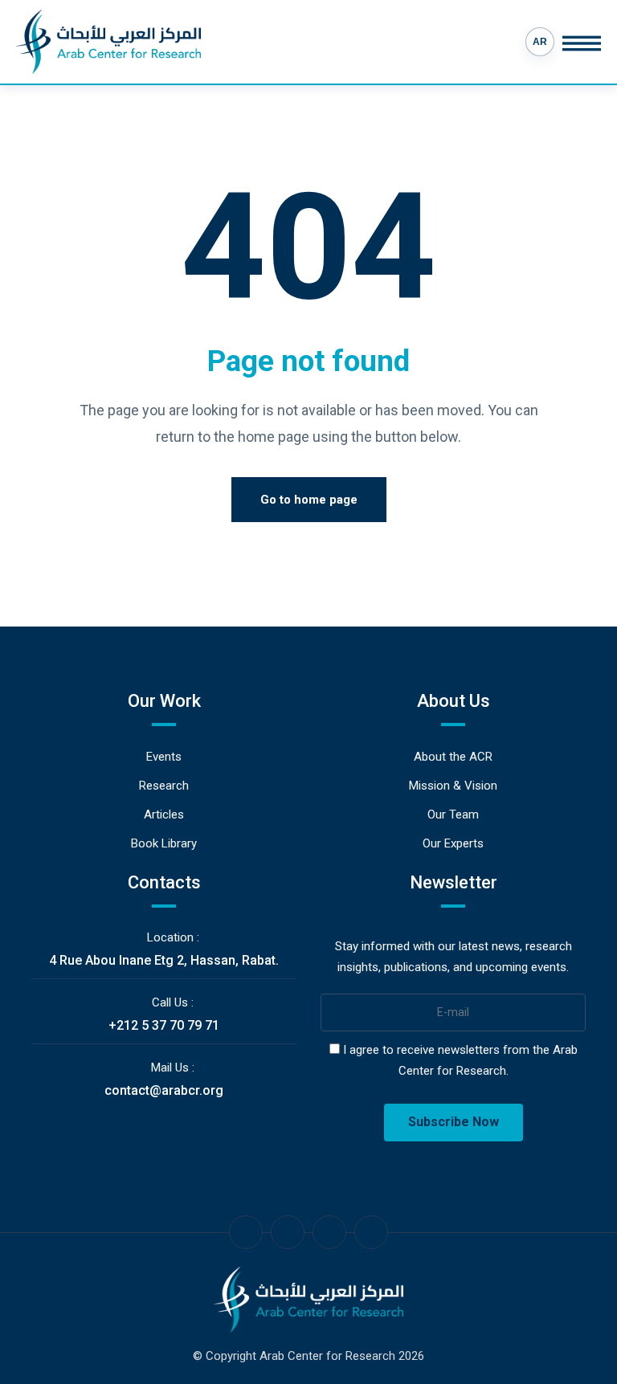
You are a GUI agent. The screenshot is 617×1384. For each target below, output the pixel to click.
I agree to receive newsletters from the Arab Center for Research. (459, 1060)
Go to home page (309, 499)
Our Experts (453, 843)
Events (164, 756)
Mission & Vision (453, 785)
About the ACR (453, 756)
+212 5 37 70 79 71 (163, 1025)
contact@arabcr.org (163, 1090)
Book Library (164, 843)
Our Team (453, 814)
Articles (164, 814)
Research (164, 785)
